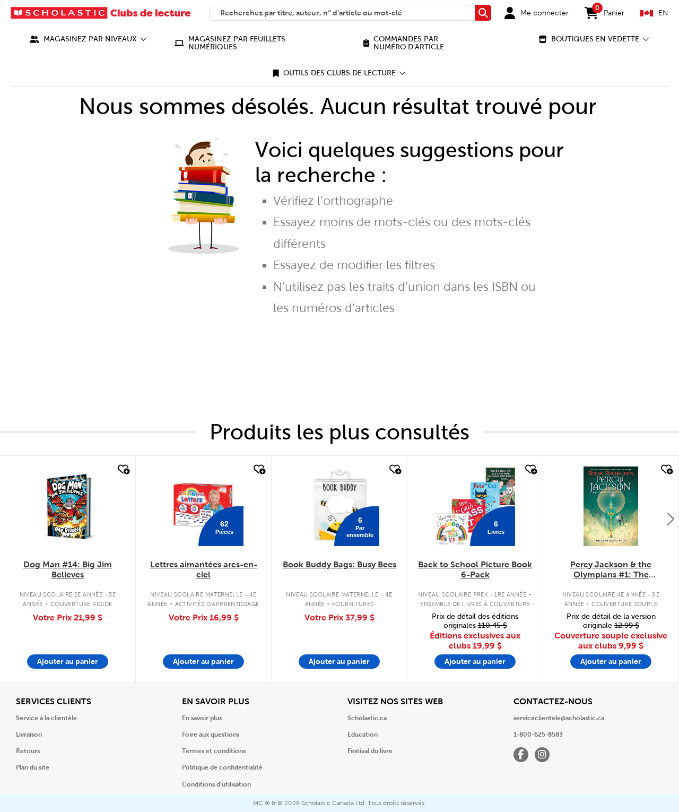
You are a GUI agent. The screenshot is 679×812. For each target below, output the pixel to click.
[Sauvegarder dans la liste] (122, 470)
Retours (28, 751)
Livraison (29, 734)
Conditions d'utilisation (216, 784)
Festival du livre (370, 751)
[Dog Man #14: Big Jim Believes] (68, 506)
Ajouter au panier (67, 661)
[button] (88, 39)
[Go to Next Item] (670, 518)
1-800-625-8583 (538, 734)
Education (362, 734)
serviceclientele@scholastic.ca (558, 718)
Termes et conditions (214, 751)
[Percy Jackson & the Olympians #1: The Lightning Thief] (611, 506)
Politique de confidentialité (222, 767)
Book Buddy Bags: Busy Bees (339, 564)
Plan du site (32, 767)
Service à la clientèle (46, 718)
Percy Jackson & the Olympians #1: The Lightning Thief (610, 570)
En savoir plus (202, 718)
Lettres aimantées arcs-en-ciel (203, 569)
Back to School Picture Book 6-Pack (475, 569)
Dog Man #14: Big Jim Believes (67, 569)
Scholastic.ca (367, 718)
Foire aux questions (210, 734)
